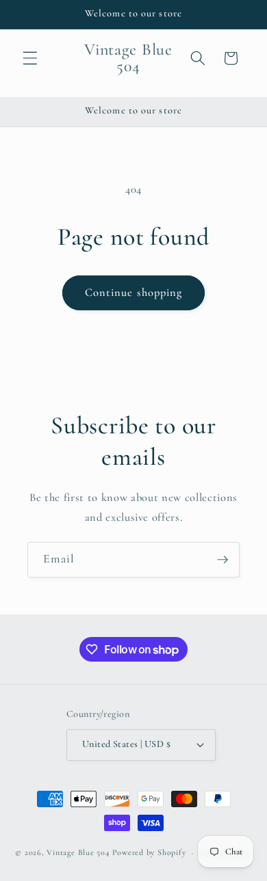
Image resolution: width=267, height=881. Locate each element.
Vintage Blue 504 (78, 853)
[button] (30, 58)
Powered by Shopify (149, 853)
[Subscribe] (222, 560)
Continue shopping (134, 292)
